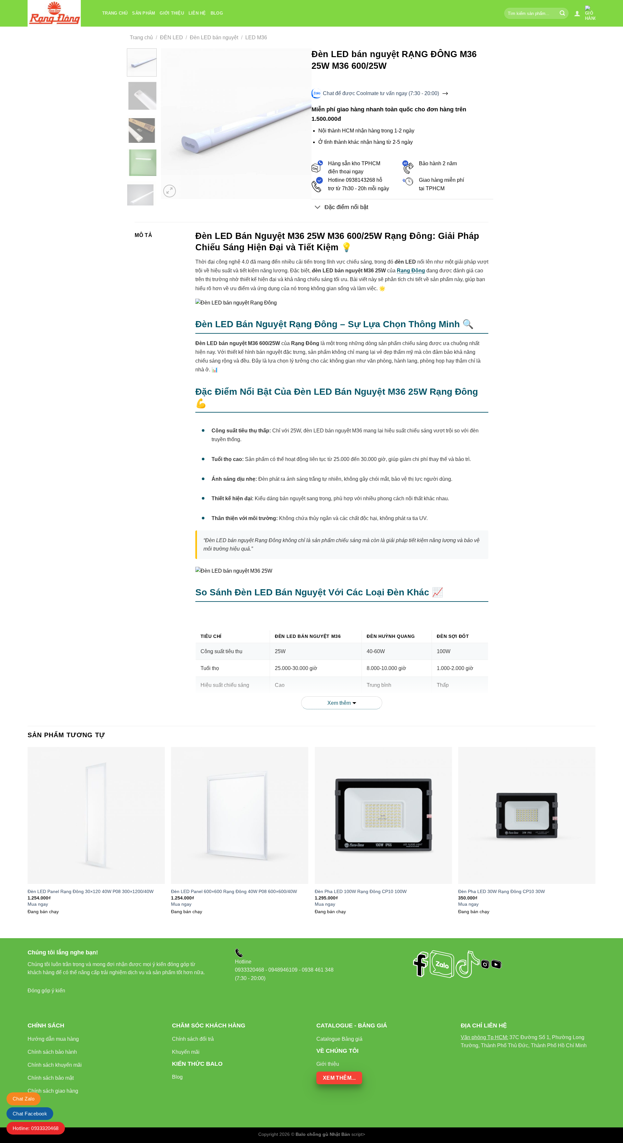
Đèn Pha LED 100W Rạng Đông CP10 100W (361, 891)
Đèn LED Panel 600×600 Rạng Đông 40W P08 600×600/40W (234, 891)
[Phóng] (169, 191)
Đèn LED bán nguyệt (214, 37)
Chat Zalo (23, 1098)
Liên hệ (197, 13)
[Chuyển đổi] (318, 208)
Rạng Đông (411, 270)
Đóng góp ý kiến (46, 990)
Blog (217, 13)
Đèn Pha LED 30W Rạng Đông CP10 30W (501, 891)
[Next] (300, 124)
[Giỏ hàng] (590, 13)
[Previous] (172, 124)
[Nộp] (562, 13)
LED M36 (256, 37)
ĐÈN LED (171, 37)
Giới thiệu (172, 13)
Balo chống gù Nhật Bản (323, 1134)
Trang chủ (115, 13)
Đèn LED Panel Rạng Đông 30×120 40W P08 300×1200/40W (90, 891)
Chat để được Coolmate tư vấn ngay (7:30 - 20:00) (381, 93)
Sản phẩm (143, 13)
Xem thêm (339, 703)
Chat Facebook (30, 1113)
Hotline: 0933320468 (36, 1128)
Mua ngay (38, 904)
